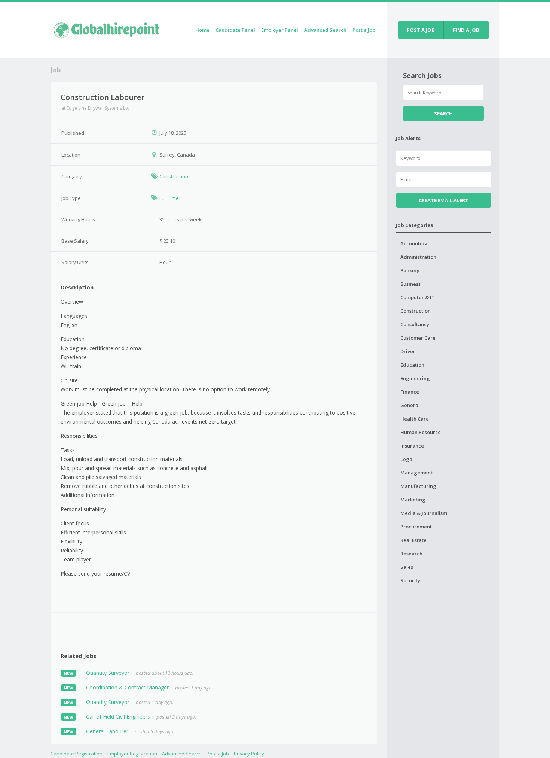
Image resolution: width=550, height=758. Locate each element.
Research (411, 553)
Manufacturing (418, 486)
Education (412, 364)
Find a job (466, 30)
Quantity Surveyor (107, 672)
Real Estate (413, 540)
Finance (409, 391)
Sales (406, 567)
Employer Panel (279, 30)
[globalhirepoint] (107, 29)
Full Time (169, 198)
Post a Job (363, 30)
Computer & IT (417, 297)
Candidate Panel (235, 30)
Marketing (412, 499)
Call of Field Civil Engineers (118, 716)
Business (410, 284)
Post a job (421, 30)
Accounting (414, 243)
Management (416, 472)
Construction (173, 176)
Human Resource (420, 432)
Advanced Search (325, 30)
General (410, 405)
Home (202, 30)
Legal (407, 459)
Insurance (412, 445)
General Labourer (107, 731)
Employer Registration (132, 753)
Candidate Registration (77, 753)
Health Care (414, 418)
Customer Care (418, 337)
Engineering (415, 378)
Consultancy (414, 324)
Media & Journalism (423, 513)
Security (410, 580)
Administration (418, 257)
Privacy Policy (249, 753)
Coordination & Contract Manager (127, 687)
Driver (407, 351)
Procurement (416, 526)
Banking (410, 270)
